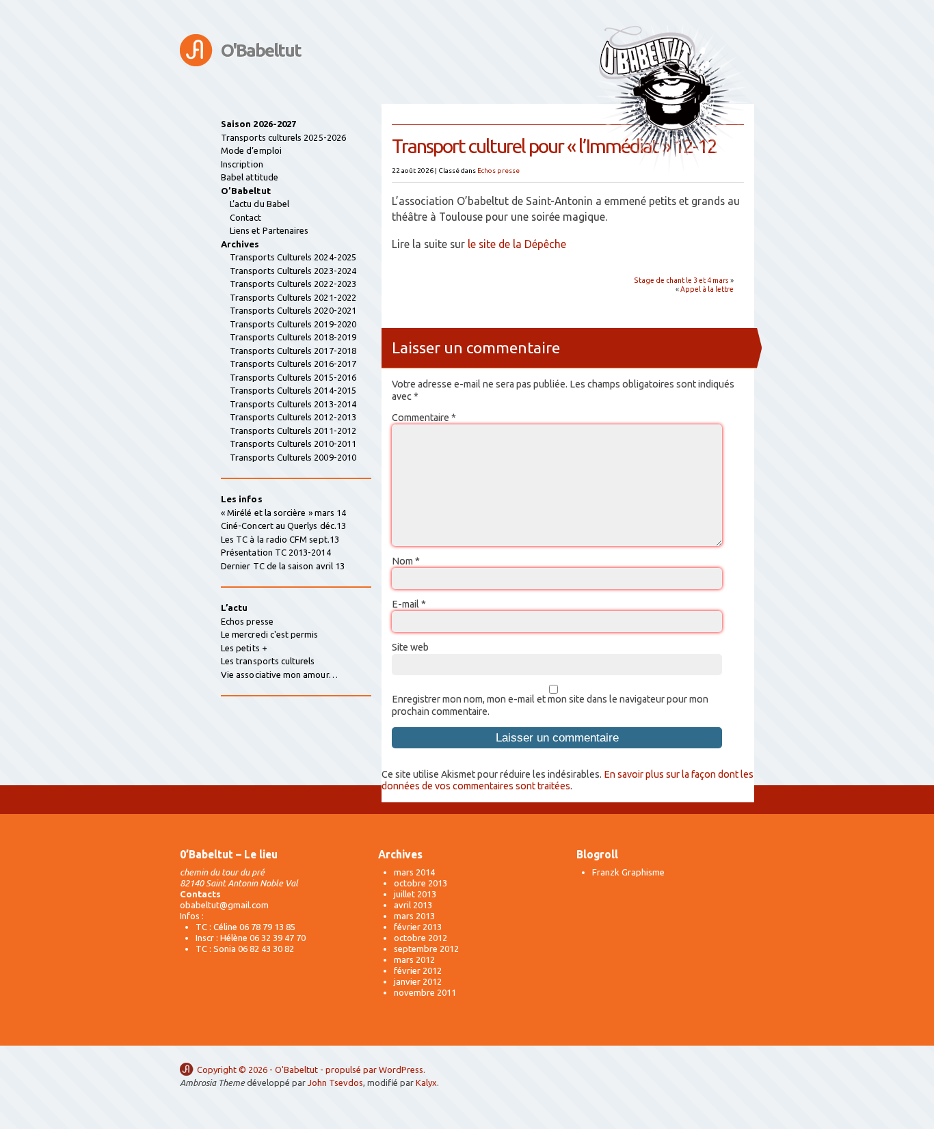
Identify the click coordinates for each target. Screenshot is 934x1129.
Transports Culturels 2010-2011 (293, 443)
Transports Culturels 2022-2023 (293, 283)
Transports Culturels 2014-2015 (293, 390)
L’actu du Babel (259, 203)
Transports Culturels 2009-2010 (293, 457)
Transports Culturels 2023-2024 (293, 270)
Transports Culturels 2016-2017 (293, 363)
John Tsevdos (335, 1082)
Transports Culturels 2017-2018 (293, 350)
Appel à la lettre (707, 289)
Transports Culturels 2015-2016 (293, 377)
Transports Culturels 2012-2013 (293, 417)
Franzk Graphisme (628, 872)
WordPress (401, 1069)
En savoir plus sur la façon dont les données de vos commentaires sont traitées (567, 780)
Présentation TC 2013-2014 (276, 552)
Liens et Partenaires (269, 230)
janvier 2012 (418, 981)
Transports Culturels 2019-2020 (293, 324)
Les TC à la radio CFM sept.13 (280, 539)
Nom (406, 561)
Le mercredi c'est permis (270, 634)
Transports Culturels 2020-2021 (293, 310)
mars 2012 (414, 959)
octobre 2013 (420, 883)
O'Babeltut (261, 50)
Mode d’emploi (251, 150)
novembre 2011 (425, 992)
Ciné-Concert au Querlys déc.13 (283, 525)
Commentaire (424, 417)
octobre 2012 (420, 937)
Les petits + (244, 648)
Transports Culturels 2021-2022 (293, 297)
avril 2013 (413, 905)
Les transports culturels (268, 661)
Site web (410, 647)
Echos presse (498, 170)
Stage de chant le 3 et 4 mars (681, 280)
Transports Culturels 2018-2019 (293, 337)
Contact (245, 217)
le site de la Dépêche (517, 244)
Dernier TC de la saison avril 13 (283, 566)
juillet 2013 (415, 894)
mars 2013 (414, 916)
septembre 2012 (426, 948)
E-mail (409, 604)
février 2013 (418, 926)
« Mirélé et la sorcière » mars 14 (283, 512)
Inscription (242, 164)
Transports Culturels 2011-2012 (293, 430)
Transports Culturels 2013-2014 (293, 404)
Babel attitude (249, 177)
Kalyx (426, 1082)
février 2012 (418, 970)
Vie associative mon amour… (279, 674)
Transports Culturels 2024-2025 (293, 257)
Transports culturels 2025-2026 (283, 137)
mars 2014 (414, 872)
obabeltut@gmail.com (224, 905)
